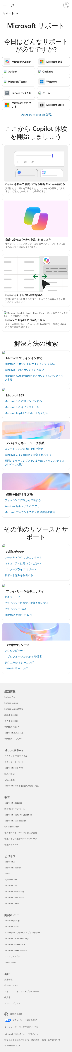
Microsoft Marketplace (14, 944)
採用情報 (8, 979)
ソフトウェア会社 (12, 956)
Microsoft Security (12, 867)
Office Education (11, 826)
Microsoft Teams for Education (18, 814)
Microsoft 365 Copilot (14, 897)
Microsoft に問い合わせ (15, 1034)
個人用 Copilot (11, 720)
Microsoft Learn (11, 926)
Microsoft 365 (10, 885)
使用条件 (35, 1039)
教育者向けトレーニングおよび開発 (20, 832)
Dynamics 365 (10, 879)
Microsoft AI (9, 861)
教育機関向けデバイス (14, 808)
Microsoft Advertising (14, 891)
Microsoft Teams (11, 903)
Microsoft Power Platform (15, 950)
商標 (44, 1039)
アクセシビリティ (12, 1003)
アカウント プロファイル (15, 755)
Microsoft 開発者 (12, 920)
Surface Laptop (11, 702)
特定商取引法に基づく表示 (16, 1039)
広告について (54, 1039)
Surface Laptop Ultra (13, 708)
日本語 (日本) (16, 1013)
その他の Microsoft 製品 (36, 114)
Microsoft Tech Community (16, 938)
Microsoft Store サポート (15, 767)
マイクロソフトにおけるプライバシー (21, 991)
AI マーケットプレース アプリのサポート (23, 932)
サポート (9, 13)
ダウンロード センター (14, 761)
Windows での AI (12, 726)
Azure (7, 873)
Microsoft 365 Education (15, 820)
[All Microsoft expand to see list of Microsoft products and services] (4, 5)
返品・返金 (9, 773)
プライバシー (34, 1034)
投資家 (7, 997)
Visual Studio (10, 962)
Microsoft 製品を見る (14, 732)
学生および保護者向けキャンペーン (20, 838)
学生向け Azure (11, 844)
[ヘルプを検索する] (13, 5)
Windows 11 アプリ (13, 738)
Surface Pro (9, 696)
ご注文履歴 (9, 779)
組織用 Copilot (11, 714)
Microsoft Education (13, 802)
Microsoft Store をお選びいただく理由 (21, 785)
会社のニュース (11, 985)
